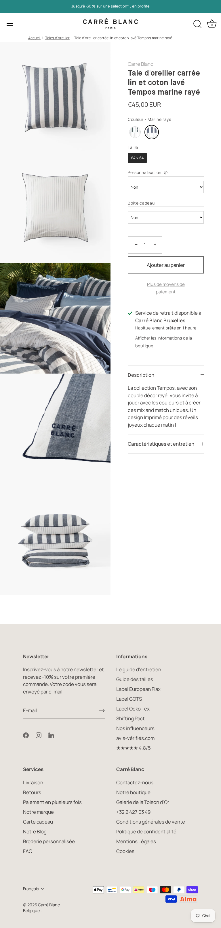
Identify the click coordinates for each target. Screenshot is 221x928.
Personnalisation (144, 172)
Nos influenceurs (135, 728)
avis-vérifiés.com (135, 738)
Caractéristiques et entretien (161, 443)
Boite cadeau (141, 203)
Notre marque (38, 812)
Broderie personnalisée (49, 841)
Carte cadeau (38, 821)
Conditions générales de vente (150, 821)
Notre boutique (133, 792)
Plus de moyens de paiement (166, 288)
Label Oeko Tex (133, 708)
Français (31, 888)
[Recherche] (197, 24)
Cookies (125, 851)
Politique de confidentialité (146, 831)
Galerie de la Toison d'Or (142, 802)
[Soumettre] (102, 710)
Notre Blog (35, 831)
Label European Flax (138, 689)
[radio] (135, 132)
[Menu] (10, 23)
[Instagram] (38, 734)
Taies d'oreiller (57, 38)
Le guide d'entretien (138, 669)
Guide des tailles (134, 679)
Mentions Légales (136, 841)
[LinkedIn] (51, 734)
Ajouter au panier (166, 265)
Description (141, 375)
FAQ (27, 851)
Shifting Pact (130, 718)
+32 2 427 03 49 (133, 812)
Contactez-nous (134, 782)
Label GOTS (129, 698)
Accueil (34, 38)
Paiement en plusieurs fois (52, 802)
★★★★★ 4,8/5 (133, 748)
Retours (32, 792)
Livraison (33, 782)
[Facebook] (26, 734)
